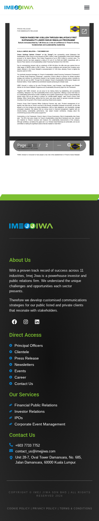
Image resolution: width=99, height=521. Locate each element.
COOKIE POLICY (18, 508)
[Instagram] (26, 322)
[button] (86, 7)
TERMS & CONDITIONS (76, 508)
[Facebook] (14, 322)
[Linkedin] (37, 322)
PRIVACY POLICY (45, 508)
